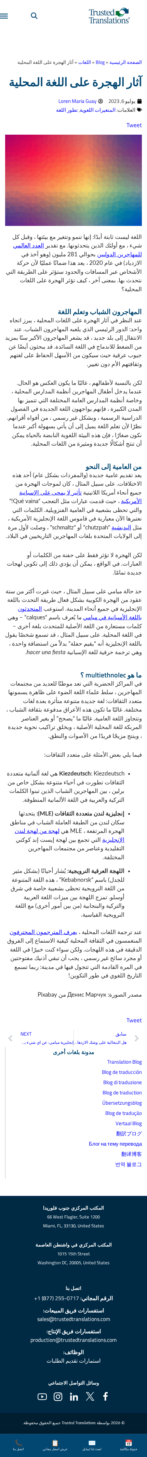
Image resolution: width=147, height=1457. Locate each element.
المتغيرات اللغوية (98, 110)
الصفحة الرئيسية (125, 62)
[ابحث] (34, 15)
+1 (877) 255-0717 (56, 1298)
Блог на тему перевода (115, 1144)
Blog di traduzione (122, 1082)
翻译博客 (131, 1154)
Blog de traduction (122, 1092)
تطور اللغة (67, 110)
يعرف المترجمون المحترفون (43, 932)
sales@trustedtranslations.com (73, 1319)
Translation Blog (124, 1062)
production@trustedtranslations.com (73, 1340)
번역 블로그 (128, 1164)
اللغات (84, 62)
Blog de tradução (123, 1113)
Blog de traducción (122, 1072)
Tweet (134, 125)
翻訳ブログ (129, 1133)
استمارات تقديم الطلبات (73, 1361)
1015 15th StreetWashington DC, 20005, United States (73, 1258)
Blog (100, 62)
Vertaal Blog (129, 1123)
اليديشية (121, 527)
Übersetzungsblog (122, 1103)
